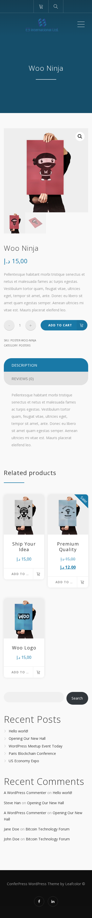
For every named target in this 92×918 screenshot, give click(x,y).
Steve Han (12, 802)
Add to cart (60, 325)
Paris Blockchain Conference (32, 753)
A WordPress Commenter (25, 792)
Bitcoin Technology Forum (48, 829)
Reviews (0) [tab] (23, 378)
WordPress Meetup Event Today (35, 746)
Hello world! (18, 731)
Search (77, 698)
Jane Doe (11, 829)
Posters (24, 345)
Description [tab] (24, 365)
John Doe (11, 839)
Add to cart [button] (23, 574)
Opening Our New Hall (27, 738)
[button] (80, 136)
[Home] (40, 24)
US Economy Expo (24, 760)
